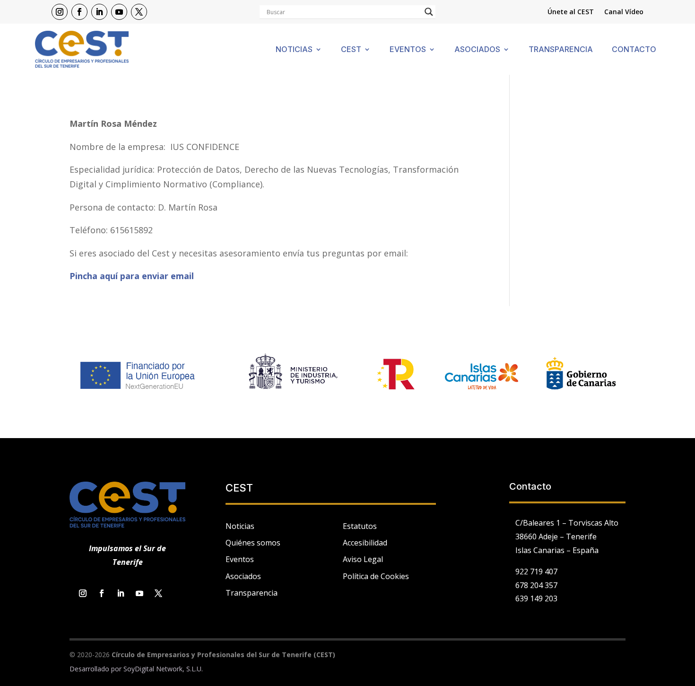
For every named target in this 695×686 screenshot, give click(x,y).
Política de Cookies (376, 576)
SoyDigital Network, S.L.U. (163, 668)
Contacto (634, 50)
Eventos (408, 50)
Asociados (477, 50)
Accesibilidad (365, 542)
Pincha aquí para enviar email (133, 275)
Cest (351, 50)
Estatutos (360, 526)
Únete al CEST (570, 12)
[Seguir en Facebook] (79, 12)
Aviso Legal (363, 559)
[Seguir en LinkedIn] (99, 12)
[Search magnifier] (428, 11)
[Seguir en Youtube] (119, 12)
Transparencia (561, 50)
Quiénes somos (253, 542)
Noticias (294, 50)
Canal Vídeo (623, 12)
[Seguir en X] (139, 12)
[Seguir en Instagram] (60, 12)
